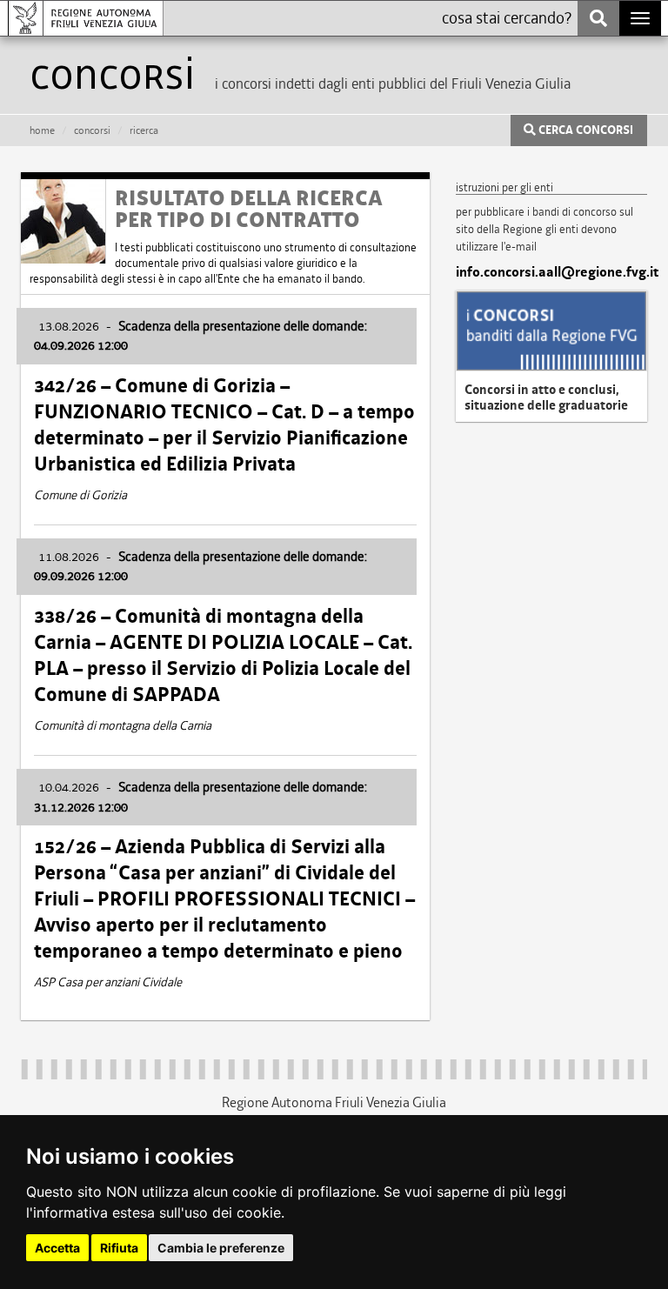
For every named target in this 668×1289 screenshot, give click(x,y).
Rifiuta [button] (119, 1247)
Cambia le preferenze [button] (220, 1247)
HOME (42, 130)
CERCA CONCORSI (584, 130)
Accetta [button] (57, 1247)
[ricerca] (598, 18)
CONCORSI (92, 130)
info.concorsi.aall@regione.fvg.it (551, 272)
